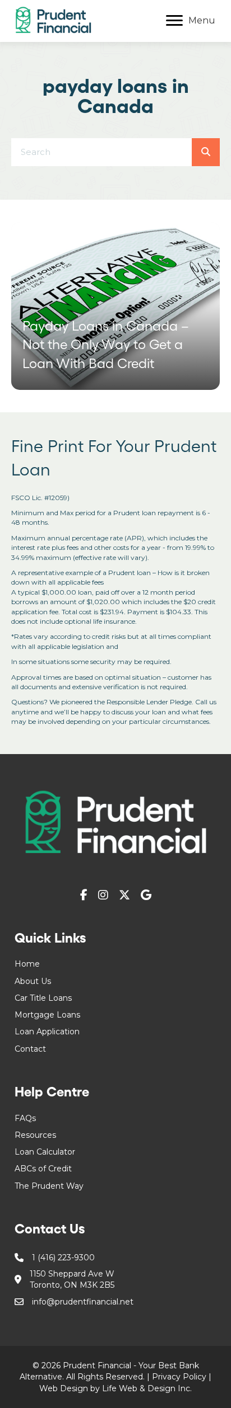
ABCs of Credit (43, 1169)
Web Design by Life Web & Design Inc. (115, 1388)
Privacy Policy (179, 1377)
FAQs (25, 1118)
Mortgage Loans (47, 1015)
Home (27, 964)
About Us (33, 981)
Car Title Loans (43, 998)
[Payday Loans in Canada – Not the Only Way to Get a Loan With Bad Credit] (115, 306)
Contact (30, 1049)
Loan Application (47, 1031)
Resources (35, 1135)
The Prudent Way (49, 1186)
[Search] (206, 152)
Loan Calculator (45, 1152)
